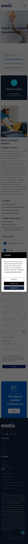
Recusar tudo (14, 283)
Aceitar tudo (14, 288)
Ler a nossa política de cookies (12, 272)
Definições (14, 279)
